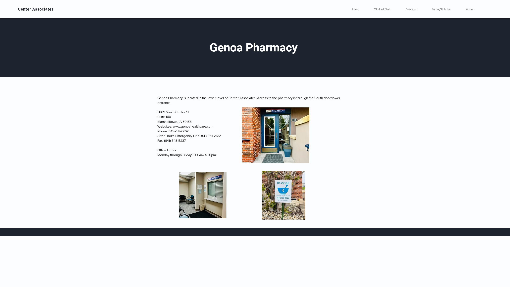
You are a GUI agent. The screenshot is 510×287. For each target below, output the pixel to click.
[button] (411, 9)
